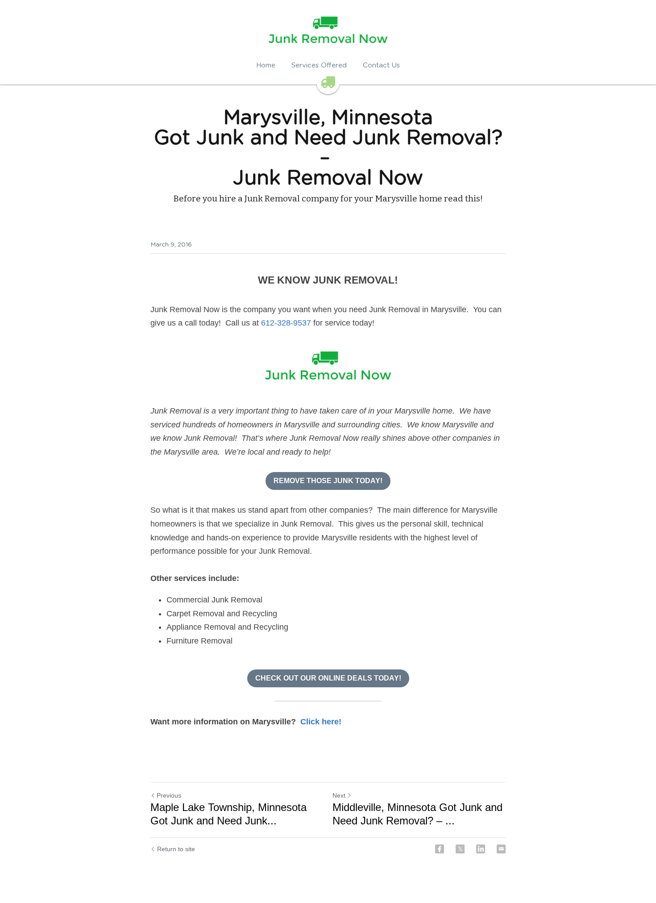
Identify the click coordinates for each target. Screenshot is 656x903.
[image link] (328, 367)
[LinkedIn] (480, 848)
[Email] (501, 848)
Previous (169, 795)
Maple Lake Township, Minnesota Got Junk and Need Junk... (228, 814)
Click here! (320, 721)
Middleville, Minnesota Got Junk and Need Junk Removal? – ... (417, 814)
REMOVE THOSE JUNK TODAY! (328, 481)
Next (338, 795)
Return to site (176, 849)
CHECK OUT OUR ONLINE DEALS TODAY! (328, 678)
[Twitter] (460, 848)
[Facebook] (439, 848)
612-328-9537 (286, 322)
